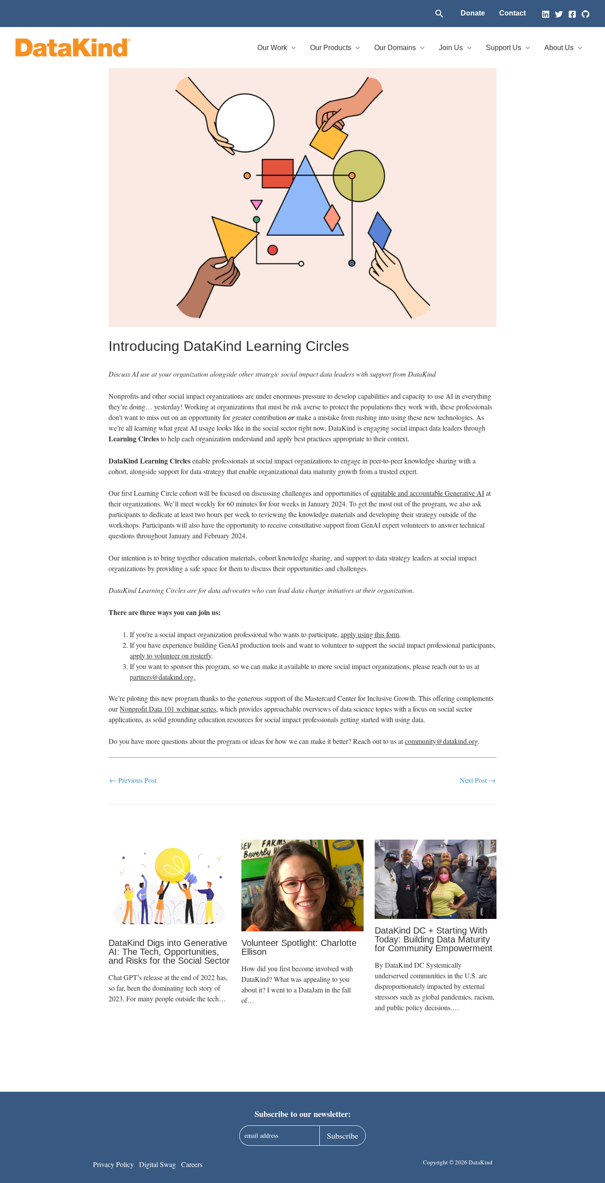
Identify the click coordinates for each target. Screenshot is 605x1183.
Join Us (451, 47)
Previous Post (132, 780)
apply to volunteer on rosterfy (170, 655)
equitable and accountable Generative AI (427, 493)
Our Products (330, 47)
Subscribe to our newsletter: (303, 1114)
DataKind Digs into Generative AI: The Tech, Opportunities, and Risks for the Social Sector (169, 951)
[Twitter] (559, 14)
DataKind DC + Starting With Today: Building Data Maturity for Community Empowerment (434, 939)
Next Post (478, 780)
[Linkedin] (546, 14)
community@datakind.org (441, 741)
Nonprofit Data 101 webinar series (168, 708)
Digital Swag (157, 1164)
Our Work (272, 47)
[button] (439, 13)
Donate (473, 13)
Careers (191, 1164)
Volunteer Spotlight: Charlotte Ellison (299, 947)
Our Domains (395, 47)
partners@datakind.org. (162, 676)
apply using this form (370, 634)
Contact (512, 13)
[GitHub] (585, 14)
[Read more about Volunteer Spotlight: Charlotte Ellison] (302, 885)
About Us (559, 47)
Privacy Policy (113, 1164)
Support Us (503, 47)
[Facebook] (572, 14)
